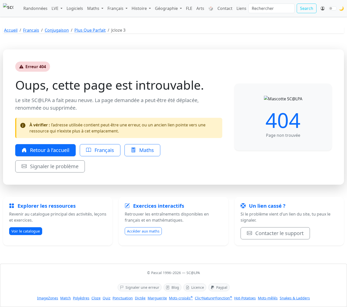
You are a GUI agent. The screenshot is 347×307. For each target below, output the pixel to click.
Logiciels (75, 8)
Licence (197, 287)
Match (65, 298)
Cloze (96, 298)
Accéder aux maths (143, 231)
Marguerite (157, 298)
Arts (200, 8)
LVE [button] (55, 8)
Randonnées (35, 8)
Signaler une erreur (141, 287)
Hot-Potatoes (245, 298)
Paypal (221, 287)
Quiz (107, 298)
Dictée (140, 298)
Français (103, 150)
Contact (224, 8)
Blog (174, 287)
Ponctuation (123, 298)
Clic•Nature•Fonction (213, 297)
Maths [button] (93, 8)
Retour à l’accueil (49, 150)
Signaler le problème (53, 166)
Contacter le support (279, 233)
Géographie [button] (167, 8)
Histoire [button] (140, 8)
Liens (241, 8)
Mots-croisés (181, 297)
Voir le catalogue (25, 231)
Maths (146, 150)
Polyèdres (81, 298)
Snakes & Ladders (295, 298)
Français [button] (115, 8)
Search (306, 8)
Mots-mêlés (268, 298)
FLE (189, 8)
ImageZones (47, 298)
